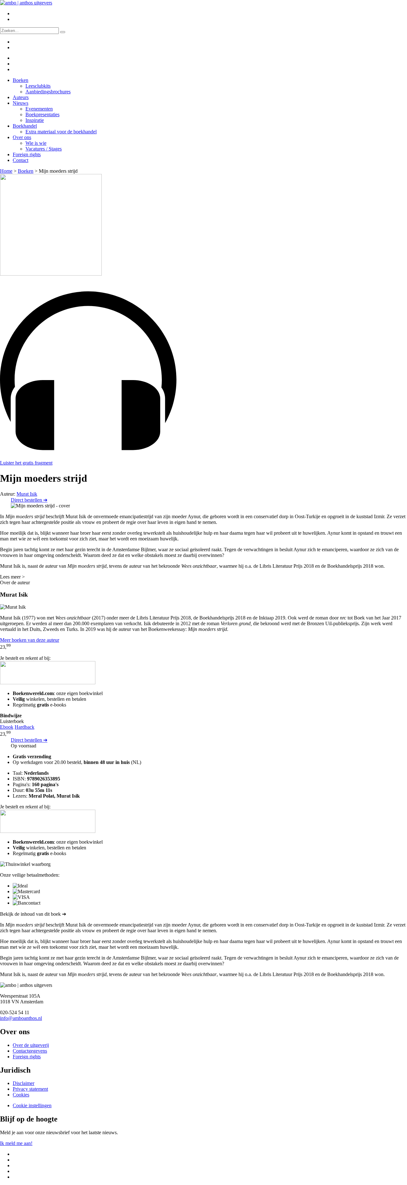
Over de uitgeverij (31, 1045)
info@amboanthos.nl (21, 1018)
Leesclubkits (38, 86)
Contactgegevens (30, 1051)
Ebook (6, 727)
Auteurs (21, 97)
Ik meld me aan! (16, 1143)
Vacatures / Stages (43, 148)
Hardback (24, 727)
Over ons (22, 137)
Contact (20, 160)
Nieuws (20, 103)
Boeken (20, 80)
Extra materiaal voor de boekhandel (61, 131)
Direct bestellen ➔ (29, 500)
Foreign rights (27, 154)
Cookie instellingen (32, 1105)
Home (6, 171)
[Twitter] (17, 58)
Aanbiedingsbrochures (48, 91)
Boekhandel (25, 126)
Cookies (21, 1094)
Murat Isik (27, 494)
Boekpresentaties (42, 114)
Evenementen (39, 108)
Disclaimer (23, 1083)
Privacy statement (30, 1089)
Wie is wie (35, 143)
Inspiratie (34, 120)
